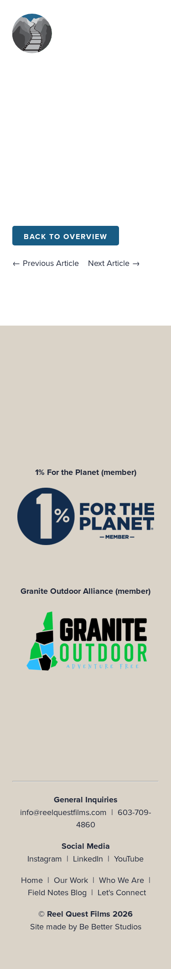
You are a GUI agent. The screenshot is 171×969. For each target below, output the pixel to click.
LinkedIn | (93, 858)
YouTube (129, 858)
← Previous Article (45, 263)
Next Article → (114, 263)
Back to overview (66, 236)
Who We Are (121, 880)
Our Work (71, 880)
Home (32, 880)
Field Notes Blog (57, 892)
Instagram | (50, 858)
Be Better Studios (110, 926)
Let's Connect (122, 892)
